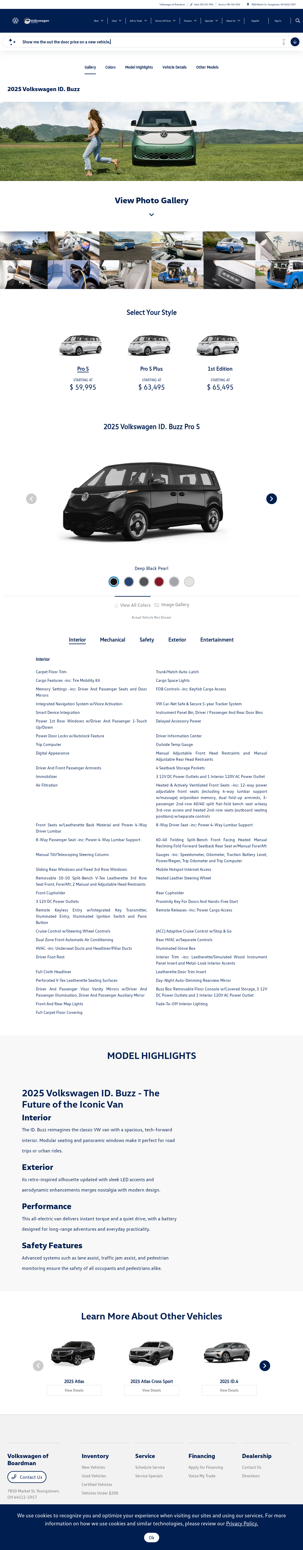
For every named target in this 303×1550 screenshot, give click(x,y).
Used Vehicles (94, 1475)
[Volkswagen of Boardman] (34, 20)
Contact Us (30, 1477)
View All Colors (135, 605)
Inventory (95, 1455)
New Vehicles (93, 1467)
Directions (251, 1475)
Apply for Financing (205, 1467)
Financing (201, 1455)
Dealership (257, 1455)
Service (145, 1455)
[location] (248, 4)
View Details (74, 1390)
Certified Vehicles (97, 1484)
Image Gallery (174, 604)
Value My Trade (201, 1475)
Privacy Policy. (242, 1523)
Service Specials (149, 1475)
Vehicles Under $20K (100, 1492)
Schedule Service (150, 1467)
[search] (298, 20)
